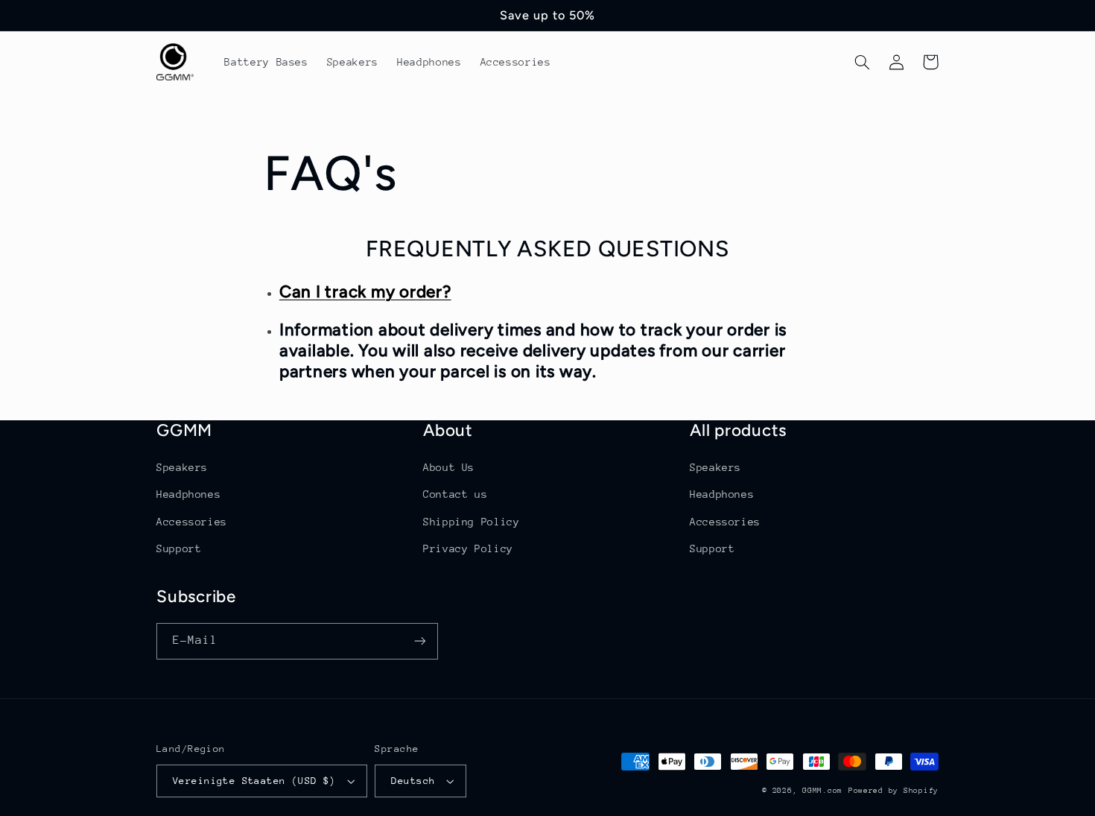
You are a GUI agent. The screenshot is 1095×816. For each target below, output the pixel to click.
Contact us (455, 494)
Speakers (182, 467)
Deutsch (413, 780)
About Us (449, 467)
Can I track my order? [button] (365, 292)
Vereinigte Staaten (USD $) (254, 780)
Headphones (188, 494)
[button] (862, 62)
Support (178, 548)
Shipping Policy (471, 522)
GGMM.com (822, 790)
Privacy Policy (468, 548)
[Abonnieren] (420, 641)
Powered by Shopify (893, 790)
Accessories (191, 522)
